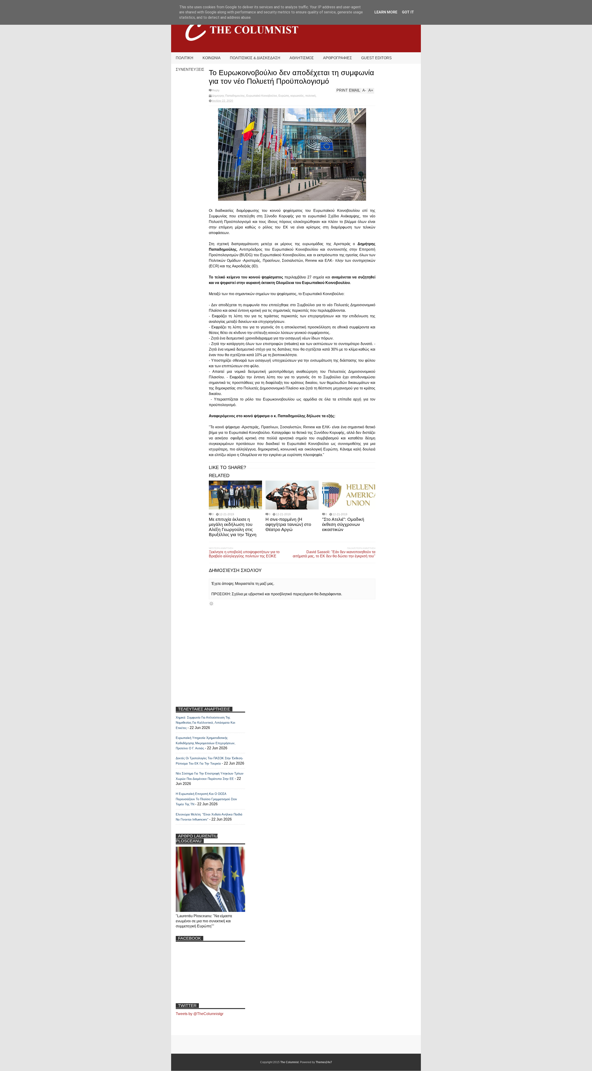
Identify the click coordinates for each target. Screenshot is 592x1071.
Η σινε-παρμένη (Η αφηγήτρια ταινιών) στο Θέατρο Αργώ (288, 524)
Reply (215, 90)
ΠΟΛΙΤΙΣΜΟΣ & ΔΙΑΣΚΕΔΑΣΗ (255, 58)
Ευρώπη (283, 95)
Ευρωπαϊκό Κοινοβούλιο (261, 95)
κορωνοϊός (297, 95)
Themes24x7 (324, 1062)
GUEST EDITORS (376, 58)
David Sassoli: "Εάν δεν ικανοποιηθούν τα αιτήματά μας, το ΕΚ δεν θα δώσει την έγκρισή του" (334, 554)
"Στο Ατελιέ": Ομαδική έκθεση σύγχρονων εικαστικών (343, 524)
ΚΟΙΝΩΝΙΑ (212, 58)
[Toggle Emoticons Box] (211, 603)
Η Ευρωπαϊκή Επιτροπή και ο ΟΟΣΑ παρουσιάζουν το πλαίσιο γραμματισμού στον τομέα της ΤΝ (206, 799)
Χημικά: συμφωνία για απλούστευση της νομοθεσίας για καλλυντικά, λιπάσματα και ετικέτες (205, 723)
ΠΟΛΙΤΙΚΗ (184, 58)
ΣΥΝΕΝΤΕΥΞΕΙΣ (190, 69)
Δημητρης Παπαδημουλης (228, 95)
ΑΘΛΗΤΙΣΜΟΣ (302, 58)
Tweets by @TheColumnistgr (199, 1014)
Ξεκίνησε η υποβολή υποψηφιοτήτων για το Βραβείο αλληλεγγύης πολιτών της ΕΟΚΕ (244, 554)
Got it (408, 12)
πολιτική (310, 95)
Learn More (385, 12)
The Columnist (289, 1062)
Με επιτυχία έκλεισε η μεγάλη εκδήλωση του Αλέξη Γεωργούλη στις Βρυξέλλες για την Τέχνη (232, 527)
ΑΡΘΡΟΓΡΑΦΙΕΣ (337, 58)
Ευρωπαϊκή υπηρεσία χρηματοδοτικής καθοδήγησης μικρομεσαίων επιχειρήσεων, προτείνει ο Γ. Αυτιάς (205, 743)
